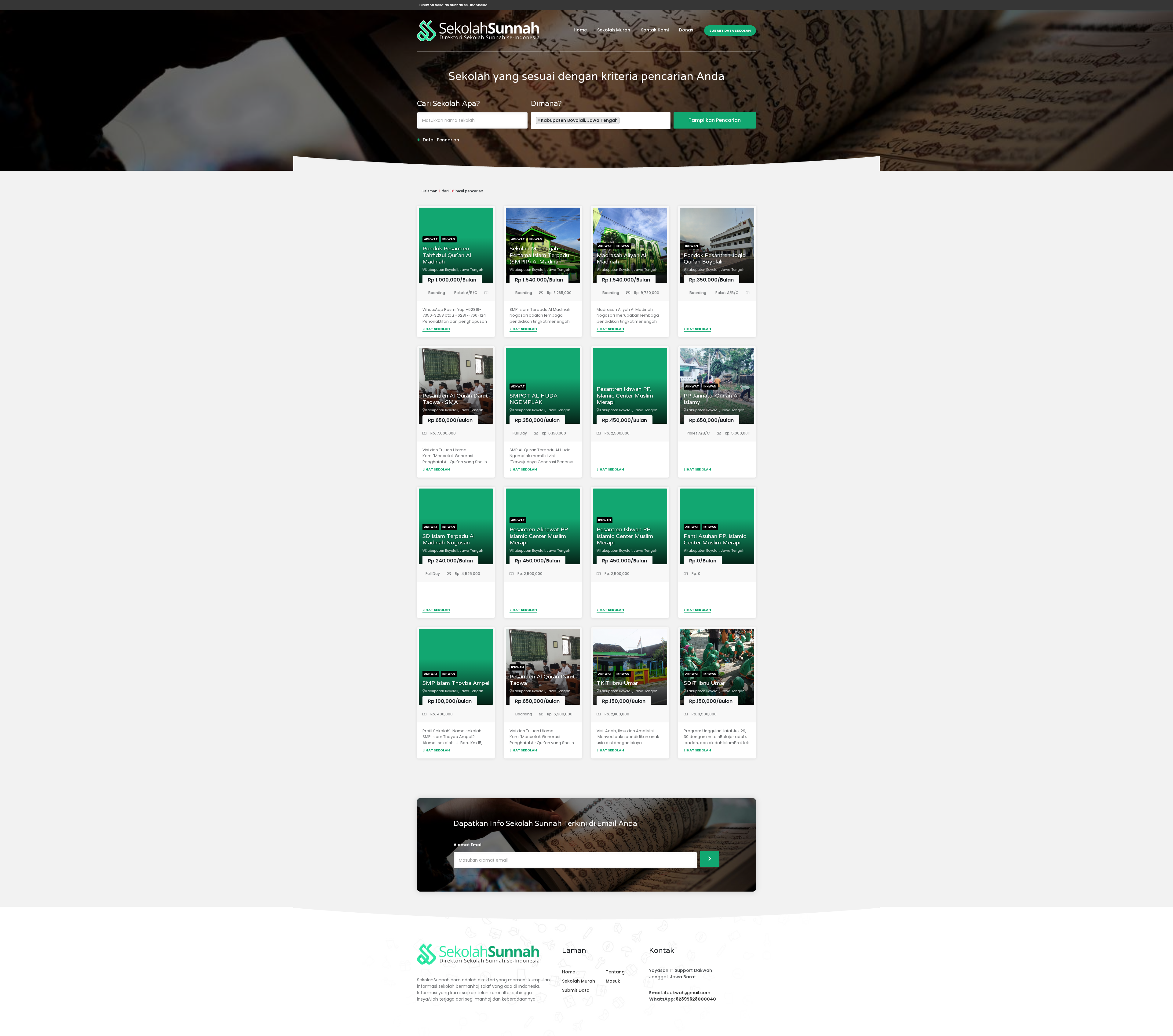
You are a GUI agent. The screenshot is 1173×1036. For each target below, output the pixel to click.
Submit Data (576, 990)
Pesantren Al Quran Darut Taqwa (542, 680)
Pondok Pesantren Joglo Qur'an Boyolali (715, 258)
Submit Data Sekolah (730, 30)
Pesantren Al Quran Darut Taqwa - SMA (455, 399)
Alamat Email (468, 845)
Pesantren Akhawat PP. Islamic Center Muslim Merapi (539, 536)
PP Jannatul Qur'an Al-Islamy (712, 399)
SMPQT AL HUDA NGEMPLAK (533, 399)
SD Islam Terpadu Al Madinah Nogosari (448, 539)
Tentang (615, 972)
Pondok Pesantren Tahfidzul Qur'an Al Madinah (446, 255)
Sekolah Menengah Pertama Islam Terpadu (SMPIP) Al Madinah (539, 255)
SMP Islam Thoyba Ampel (455, 683)
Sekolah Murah (613, 30)
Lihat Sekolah (436, 328)
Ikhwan (448, 239)
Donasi (686, 30)
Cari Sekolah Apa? (448, 103)
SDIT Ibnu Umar (704, 683)
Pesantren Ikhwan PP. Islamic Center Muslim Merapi (625, 395)
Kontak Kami (655, 30)
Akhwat (431, 239)
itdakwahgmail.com (687, 993)
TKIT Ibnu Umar (617, 683)
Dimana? (546, 103)
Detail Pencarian (441, 140)
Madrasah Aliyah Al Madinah (621, 258)
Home (580, 30)
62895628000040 (696, 999)
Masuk (613, 981)
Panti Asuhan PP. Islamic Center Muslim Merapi (715, 539)
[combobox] (601, 120)
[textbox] (622, 120)
